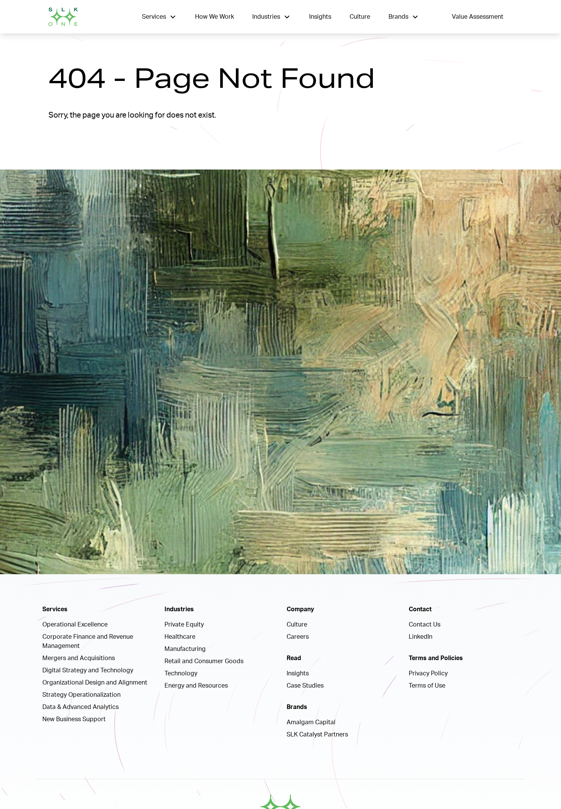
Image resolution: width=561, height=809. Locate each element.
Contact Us (424, 625)
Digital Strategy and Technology (87, 670)
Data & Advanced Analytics (80, 707)
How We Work (214, 17)
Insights (320, 17)
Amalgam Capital (311, 722)
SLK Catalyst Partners (317, 734)
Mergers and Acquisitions (78, 658)
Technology (180, 673)
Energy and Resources (196, 686)
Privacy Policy (428, 673)
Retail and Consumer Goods (203, 661)
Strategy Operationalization (81, 695)
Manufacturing (185, 649)
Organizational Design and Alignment (94, 683)
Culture (360, 17)
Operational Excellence (75, 625)
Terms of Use (427, 686)
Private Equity (184, 625)
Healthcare (179, 637)
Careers (298, 637)
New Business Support (74, 719)
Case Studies (305, 686)
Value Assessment (477, 17)
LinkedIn (420, 637)
